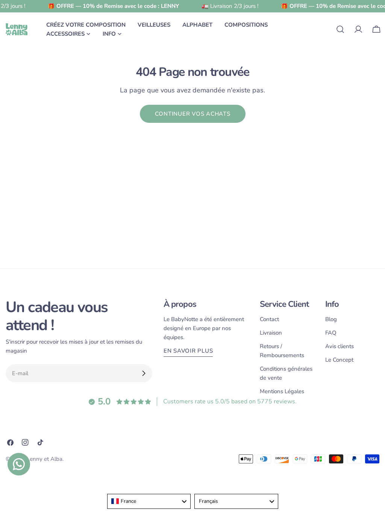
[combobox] (149, 501)
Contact (269, 319)
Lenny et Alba (44, 459)
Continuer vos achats (192, 114)
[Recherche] (340, 29)
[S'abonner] (144, 373)
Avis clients (339, 346)
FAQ (330, 332)
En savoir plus (188, 351)
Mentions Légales (282, 391)
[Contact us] (19, 464)
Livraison (271, 332)
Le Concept (339, 360)
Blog (331, 319)
